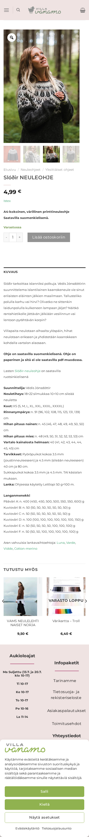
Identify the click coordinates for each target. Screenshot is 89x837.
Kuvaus (11, 272)
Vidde (8, 548)
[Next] (85, 610)
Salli (44, 791)
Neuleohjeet (31, 170)
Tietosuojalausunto (56, 828)
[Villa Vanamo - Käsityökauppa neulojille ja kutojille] (44, 10)
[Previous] (3, 610)
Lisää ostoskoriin (48, 237)
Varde (70, 542)
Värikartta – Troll (66, 621)
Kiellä (44, 804)
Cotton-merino (25, 548)
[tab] (44, 272)
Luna (61, 542)
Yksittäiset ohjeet (59, 170)
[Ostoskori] (82, 10)
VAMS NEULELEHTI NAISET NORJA (23, 623)
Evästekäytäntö (27, 828)
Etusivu (10, 170)
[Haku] (18, 9)
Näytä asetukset (44, 817)
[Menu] (6, 10)
